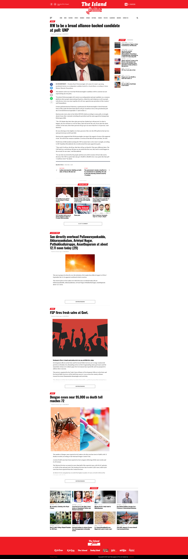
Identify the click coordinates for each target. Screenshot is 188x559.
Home (61, 18)
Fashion (100, 18)
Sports (76, 18)
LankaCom (131, 557)
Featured (67, 164)
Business (82, 18)
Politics (106, 18)
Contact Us (125, 18)
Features (71, 18)
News (65, 18)
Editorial (94, 18)
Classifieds (112, 18)
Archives (119, 18)
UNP (72, 164)
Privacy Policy (53, 557)
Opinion (88, 18)
